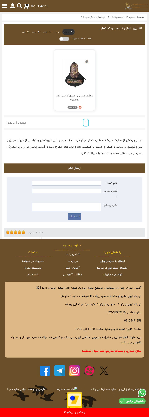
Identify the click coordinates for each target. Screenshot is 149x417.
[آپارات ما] (89, 370)
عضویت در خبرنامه (33, 261)
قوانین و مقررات (112, 275)
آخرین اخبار (73, 268)
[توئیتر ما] (104, 370)
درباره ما (73, 261)
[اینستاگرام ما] (74, 370)
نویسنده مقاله (33, 268)
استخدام (33, 275)
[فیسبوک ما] (45, 370)
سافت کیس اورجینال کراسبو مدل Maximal (74, 97)
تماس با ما (73, 254)
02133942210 (39, 6)
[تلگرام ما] (59, 370)
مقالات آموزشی (72, 275)
